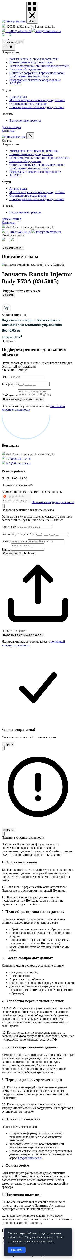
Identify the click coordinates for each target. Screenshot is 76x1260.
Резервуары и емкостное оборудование (35, 80)
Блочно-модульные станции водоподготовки (39, 65)
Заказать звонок (12, 42)
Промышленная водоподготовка (31, 62)
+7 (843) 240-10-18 (18, 458)
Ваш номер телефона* (16, 534)
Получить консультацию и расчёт (23, 399)
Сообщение (9, 395)
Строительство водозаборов (28, 103)
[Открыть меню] (8, 47)
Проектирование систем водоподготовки (36, 107)
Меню (32, 21)
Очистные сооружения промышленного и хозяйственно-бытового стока (37, 74)
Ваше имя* (9, 526)
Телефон (7, 384)
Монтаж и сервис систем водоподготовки (37, 100)
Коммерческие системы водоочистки (34, 58)
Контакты (8, 130)
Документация (11, 127)
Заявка (6, 549)
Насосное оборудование (25, 69)
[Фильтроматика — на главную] (14, 21)
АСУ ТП (15, 83)
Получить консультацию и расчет (23, 634)
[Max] (5, 38)
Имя (4, 376)
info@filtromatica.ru (18, 463)
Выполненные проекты (25, 120)
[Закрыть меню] (30, 135)
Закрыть (8, 744)
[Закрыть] (3, 506)
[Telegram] (12, 38)
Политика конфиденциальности (53, 502)
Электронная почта (14, 541)
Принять (16, 1249)
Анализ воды (18, 96)
